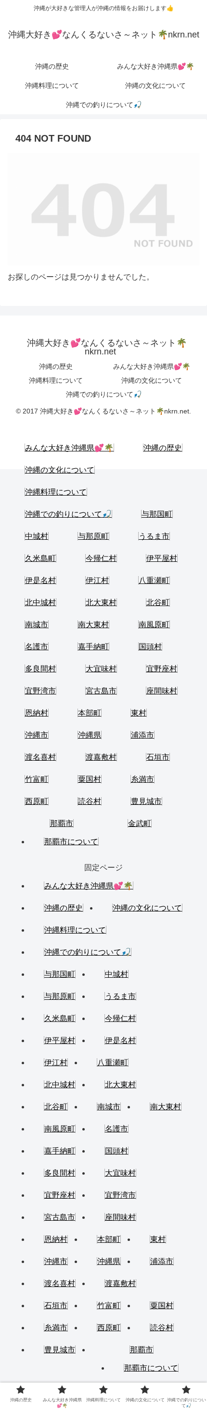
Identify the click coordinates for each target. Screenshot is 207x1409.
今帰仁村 (101, 558)
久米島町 (40, 558)
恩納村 (36, 713)
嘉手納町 (93, 647)
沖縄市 (36, 735)
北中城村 (40, 602)
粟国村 (89, 779)
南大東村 (93, 624)
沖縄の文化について (151, 380)
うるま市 (154, 536)
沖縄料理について (56, 380)
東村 (138, 713)
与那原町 (93, 536)
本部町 (89, 713)
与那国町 (157, 514)
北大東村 (101, 602)
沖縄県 (89, 735)
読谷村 (89, 801)
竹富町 (36, 779)
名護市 (36, 647)
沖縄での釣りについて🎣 (104, 394)
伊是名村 (40, 580)
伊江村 (97, 580)
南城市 (36, 624)
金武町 (139, 823)
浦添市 (142, 735)
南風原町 (154, 624)
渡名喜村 (40, 757)
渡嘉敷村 (101, 757)
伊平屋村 (161, 558)
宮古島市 (101, 691)
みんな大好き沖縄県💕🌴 (151, 366)
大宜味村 (101, 669)
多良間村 (40, 669)
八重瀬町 (154, 580)
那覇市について (71, 842)
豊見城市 (146, 801)
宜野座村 (161, 669)
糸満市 (142, 779)
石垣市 (157, 757)
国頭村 (150, 647)
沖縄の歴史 (56, 366)
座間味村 (161, 691)
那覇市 (61, 823)
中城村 (36, 536)
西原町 (36, 801)
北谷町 (157, 602)
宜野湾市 (40, 691)
